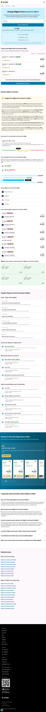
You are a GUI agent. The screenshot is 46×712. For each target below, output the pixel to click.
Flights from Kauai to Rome (7, 573)
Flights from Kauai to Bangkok (8, 562)
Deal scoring (4, 644)
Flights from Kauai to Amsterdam (8, 559)
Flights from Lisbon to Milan (7, 590)
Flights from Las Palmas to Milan (8, 588)
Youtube (5, 654)
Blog (3, 635)
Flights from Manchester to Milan (8, 604)
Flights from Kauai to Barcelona (8, 564)
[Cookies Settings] (1, 710)
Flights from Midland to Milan (7, 608)
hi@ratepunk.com (6, 664)
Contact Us (4, 662)
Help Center (4, 659)
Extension (4, 633)
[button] (33, 53)
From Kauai (7, 6)
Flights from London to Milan (7, 597)
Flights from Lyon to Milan (7, 599)
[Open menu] (44, 2)
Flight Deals (4, 630)
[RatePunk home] (4, 2)
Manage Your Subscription (7, 702)
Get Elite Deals (6, 455)
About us (4, 642)
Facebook (6, 649)
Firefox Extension (5, 674)
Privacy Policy (4, 703)
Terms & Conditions (6, 705)
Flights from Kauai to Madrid (7, 569)
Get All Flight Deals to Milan (22, 83)
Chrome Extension (6, 669)
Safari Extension (5, 671)
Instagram (6, 652)
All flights (4, 639)
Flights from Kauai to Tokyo (7, 575)
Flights (2, 6)
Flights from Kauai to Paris (7, 571)
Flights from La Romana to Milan (8, 585)
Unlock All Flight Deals (23, 25)
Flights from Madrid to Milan (7, 601)
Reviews (3, 637)
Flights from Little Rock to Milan (8, 592)
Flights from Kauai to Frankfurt (8, 566)
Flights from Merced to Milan (7, 606)
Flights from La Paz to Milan (7, 583)
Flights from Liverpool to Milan (8, 595)
